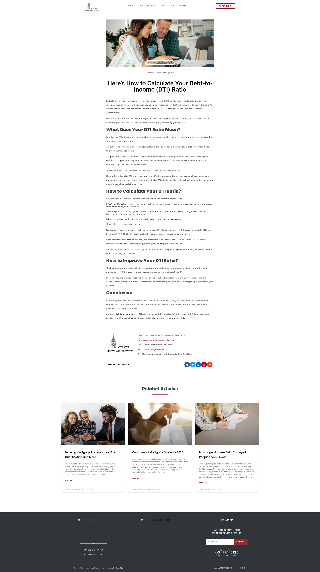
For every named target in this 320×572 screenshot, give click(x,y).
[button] (187, 364)
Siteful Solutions (122, 568)
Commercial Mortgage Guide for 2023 (157, 452)
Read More (69, 480)
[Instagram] (226, 552)
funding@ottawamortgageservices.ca (156, 340)
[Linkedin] (234, 552)
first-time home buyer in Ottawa (131, 314)
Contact (142, 335)
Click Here (187, 354)
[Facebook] (219, 552)
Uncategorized (168, 73)
